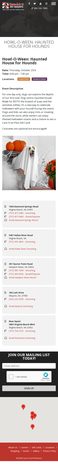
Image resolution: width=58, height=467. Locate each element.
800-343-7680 (40, 8)
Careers (24, 447)
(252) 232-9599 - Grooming (22, 299)
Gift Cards (36, 447)
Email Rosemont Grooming (22, 338)
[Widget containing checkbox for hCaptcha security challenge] (29, 376)
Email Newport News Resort (22, 277)
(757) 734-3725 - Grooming (22, 330)
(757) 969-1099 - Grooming (22, 270)
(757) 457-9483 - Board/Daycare (24, 216)
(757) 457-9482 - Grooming (22, 213)
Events (26, 451)
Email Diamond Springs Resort (23, 220)
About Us (12, 447)
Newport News (39, 79)
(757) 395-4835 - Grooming (22, 241)
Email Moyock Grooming (21, 306)
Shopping (14, 451)
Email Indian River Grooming (22, 248)
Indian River (24, 79)
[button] (32, 417)
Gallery (36, 451)
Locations (49, 447)
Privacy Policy (49, 451)
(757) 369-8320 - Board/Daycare (24, 274)
